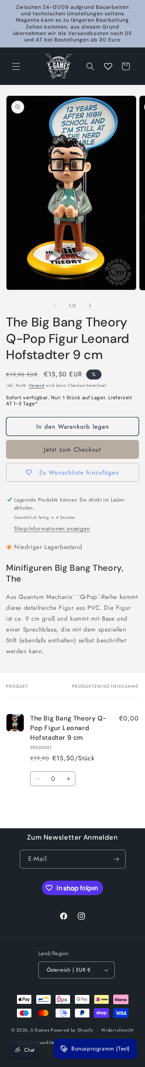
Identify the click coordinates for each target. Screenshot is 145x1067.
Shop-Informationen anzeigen (52, 528)
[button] (16, 66)
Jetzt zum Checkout (72, 449)
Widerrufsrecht (117, 1030)
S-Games (40, 1030)
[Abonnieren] (116, 859)
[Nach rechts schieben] (90, 305)
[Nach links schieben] (55, 305)
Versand (36, 385)
